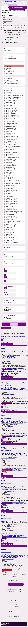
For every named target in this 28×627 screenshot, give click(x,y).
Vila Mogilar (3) (10, 162)
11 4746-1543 (15, 604)
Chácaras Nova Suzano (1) (13, 97)
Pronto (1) (9, 302)
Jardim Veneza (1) (11, 154)
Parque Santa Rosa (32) (12, 126)
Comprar (4, 571)
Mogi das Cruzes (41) (12, 139)
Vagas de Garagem (10, 262)
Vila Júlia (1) (9, 187)
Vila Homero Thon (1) (12, 242)
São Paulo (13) (10, 192)
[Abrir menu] (0, 15)
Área (7, 269)
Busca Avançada (6, 328)
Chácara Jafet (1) (11, 144)
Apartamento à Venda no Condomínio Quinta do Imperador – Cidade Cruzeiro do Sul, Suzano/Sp (14, 389)
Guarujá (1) (9, 234)
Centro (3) (9, 141)
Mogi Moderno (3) (11, 159)
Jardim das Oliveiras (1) (12, 201)
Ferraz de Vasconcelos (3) (13, 221)
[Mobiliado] (7, 310)
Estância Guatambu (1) (12, 216)
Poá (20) (8, 175)
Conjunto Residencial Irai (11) (14, 104)
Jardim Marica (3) (11, 149)
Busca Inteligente (10, 56)
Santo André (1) (10, 240)
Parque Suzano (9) (11, 128)
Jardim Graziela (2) (11, 110)
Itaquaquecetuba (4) (12, 213)
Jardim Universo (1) (11, 152)
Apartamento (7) (11, 68)
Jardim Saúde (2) (11, 120)
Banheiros (8, 254)
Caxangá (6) (9, 92)
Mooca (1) (9, 205)
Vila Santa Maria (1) (11, 190)
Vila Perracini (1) (10, 188)
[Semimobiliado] (7, 309)
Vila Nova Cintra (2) (11, 165)
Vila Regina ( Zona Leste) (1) (14, 211)
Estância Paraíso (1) (11, 218)
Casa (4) (8, 70)
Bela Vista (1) (9, 195)
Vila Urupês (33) (10, 138)
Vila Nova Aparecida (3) (12, 164)
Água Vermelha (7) (11, 177)
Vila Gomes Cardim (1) (12, 210)
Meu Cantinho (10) (11, 121)
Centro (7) (9, 94)
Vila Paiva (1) (9, 135)
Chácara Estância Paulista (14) (14, 95)
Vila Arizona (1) (10, 219)
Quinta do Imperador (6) (13, 83)
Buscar (6, 324)
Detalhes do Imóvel (10, 315)
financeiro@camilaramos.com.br (14, 591)
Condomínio (9, 78)
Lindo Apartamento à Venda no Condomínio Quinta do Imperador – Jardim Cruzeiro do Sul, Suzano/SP (14, 356)
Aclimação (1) (10, 193)
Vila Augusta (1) (10, 229)
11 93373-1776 (15, 606)
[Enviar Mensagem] (1, 29)
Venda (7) (9, 50)
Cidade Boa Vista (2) (12, 99)
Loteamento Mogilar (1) (12, 157)
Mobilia (7, 307)
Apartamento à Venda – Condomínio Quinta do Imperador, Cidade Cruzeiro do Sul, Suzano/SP (14, 456)
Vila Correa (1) (10, 223)
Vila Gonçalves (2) (11, 185)
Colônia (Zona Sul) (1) (12, 200)
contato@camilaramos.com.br (13, 589)
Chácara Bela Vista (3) (12, 180)
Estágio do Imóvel (10, 300)
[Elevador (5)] (10, 318)
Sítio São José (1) (11, 130)
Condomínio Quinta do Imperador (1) (11, 81)
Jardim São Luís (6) (11, 118)
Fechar (22, 324)
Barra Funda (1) (10, 236)
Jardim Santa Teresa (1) (12, 151)
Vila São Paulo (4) (11, 169)
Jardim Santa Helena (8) (12, 117)
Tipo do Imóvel (9, 64)
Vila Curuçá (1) (10, 208)
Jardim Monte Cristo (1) (12, 115)
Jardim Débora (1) (11, 182)
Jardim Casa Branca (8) (12, 107)
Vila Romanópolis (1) (11, 224)
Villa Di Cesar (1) (10, 174)
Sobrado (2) (9, 73)
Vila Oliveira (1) (10, 167)
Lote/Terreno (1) (10, 71)
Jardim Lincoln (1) (11, 113)
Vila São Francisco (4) (12, 136)
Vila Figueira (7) (10, 133)
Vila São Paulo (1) (11, 226)
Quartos (8, 247)
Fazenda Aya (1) (10, 105)
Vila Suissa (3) (10, 170)
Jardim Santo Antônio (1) (13, 183)
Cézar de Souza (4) (11, 143)
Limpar (14, 324)
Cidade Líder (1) (10, 196)
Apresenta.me (5, 623)
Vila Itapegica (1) (10, 232)
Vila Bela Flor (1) (10, 161)
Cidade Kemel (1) (10, 214)
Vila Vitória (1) (10, 172)
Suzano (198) (9, 91)
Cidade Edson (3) (11, 102)
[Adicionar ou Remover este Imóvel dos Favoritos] (2, 340)
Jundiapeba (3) (10, 156)
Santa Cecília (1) (10, 206)
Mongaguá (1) (10, 237)
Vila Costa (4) (10, 131)
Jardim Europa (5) (11, 108)
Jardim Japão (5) (11, 112)
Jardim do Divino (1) (11, 203)
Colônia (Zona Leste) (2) (13, 198)
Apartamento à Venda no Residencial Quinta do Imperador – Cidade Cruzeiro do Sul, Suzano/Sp (14, 489)
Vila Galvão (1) (10, 231)
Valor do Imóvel (9, 286)
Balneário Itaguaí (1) (11, 239)
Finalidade (8, 48)
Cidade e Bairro (9, 88)
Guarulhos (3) (10, 227)
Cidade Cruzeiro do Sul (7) (13, 100)
